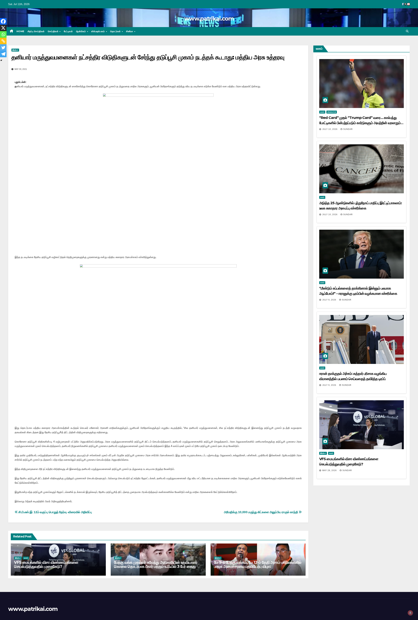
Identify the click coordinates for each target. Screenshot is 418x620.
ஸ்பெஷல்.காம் (98, 31)
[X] (3, 28)
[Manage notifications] (410, 612)
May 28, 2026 (329, 470)
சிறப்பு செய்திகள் (36, 31)
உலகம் (26, 558)
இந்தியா (15, 50)
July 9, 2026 (329, 300)
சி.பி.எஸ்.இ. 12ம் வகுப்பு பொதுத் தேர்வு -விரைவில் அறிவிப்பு (55, 512)
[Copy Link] (3, 41)
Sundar (348, 129)
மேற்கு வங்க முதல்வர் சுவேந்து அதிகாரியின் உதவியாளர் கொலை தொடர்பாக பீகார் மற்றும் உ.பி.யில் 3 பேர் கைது (155, 564)
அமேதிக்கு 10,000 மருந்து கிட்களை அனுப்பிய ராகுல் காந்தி (261, 512)
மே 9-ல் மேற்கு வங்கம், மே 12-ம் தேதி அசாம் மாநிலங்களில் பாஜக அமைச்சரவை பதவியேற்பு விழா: (257, 564)
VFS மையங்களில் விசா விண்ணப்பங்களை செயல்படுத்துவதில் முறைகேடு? (46, 564)
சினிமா (130, 31)
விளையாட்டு (331, 112)
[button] (407, 31)
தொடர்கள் (115, 31)
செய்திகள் (53, 31)
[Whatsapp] (3, 34)
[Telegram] (3, 54)
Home (20, 31)
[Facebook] (3, 21)
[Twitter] (3, 47)
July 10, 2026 (330, 129)
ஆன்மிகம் (81, 31)
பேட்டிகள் (68, 31)
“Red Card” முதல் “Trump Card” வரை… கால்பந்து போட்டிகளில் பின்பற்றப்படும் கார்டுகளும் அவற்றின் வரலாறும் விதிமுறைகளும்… (360, 122)
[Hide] (1, 60)
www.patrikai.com (209, 18)
